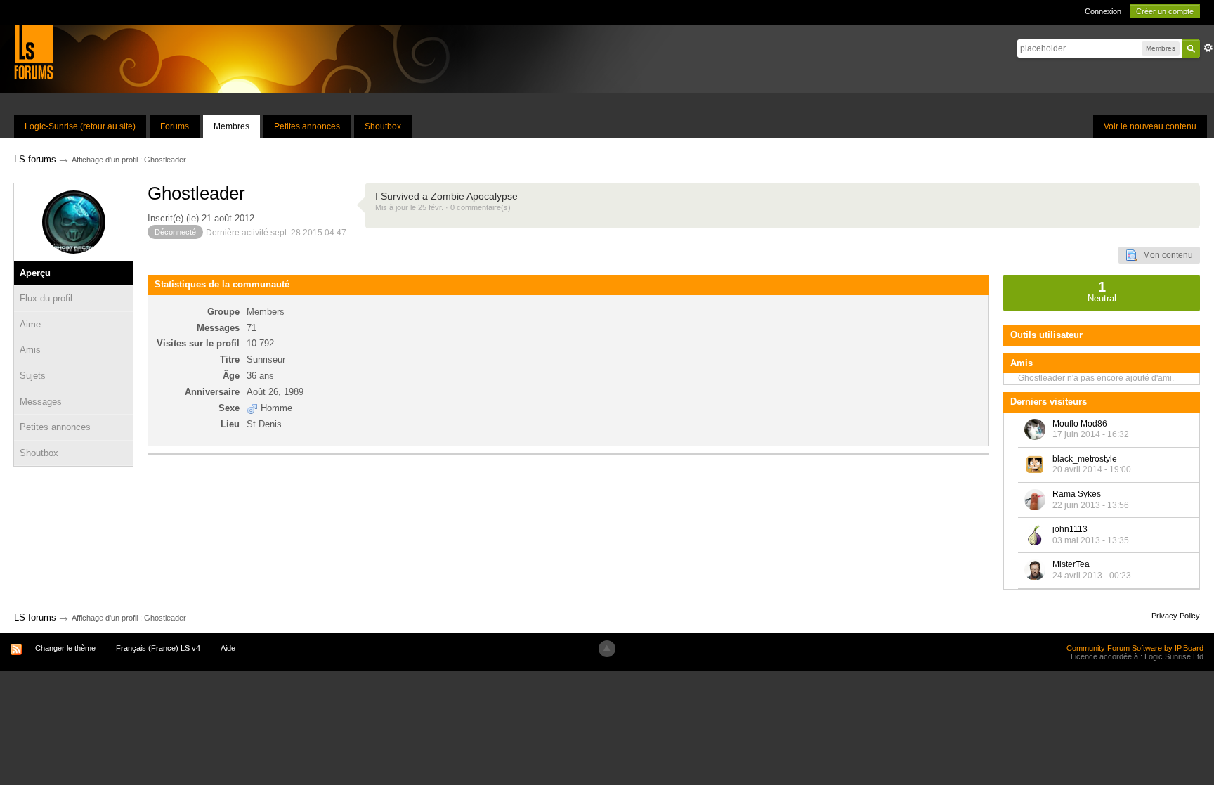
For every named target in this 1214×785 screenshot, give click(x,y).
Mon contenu (1165, 255)
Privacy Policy (1175, 615)
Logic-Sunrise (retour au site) (80, 126)
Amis (30, 349)
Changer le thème (65, 648)
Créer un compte (1165, 11)
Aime (30, 324)
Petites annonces (307, 126)
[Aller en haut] (607, 648)
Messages (41, 401)
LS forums (35, 617)
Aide (228, 648)
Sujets (33, 375)
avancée (1208, 47)
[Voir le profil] (1034, 429)
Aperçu (35, 273)
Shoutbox (383, 126)
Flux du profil (46, 298)
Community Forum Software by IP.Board (1134, 648)
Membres (231, 126)
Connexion (1103, 11)
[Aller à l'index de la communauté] (33, 51)
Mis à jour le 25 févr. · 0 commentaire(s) (443, 207)
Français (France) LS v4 (158, 648)
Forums (174, 126)
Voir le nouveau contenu (1150, 126)
